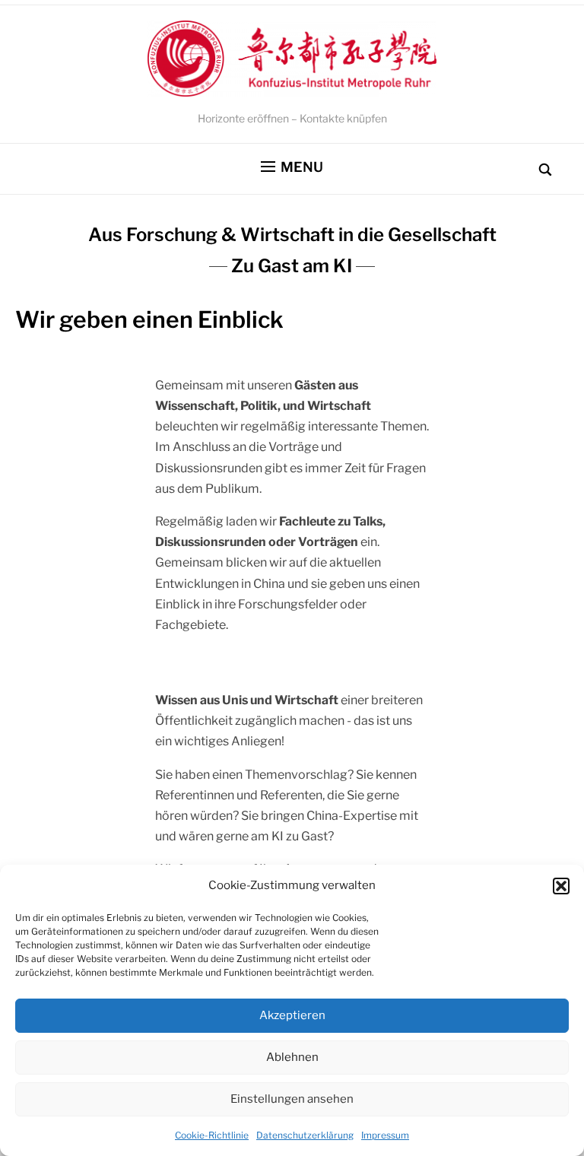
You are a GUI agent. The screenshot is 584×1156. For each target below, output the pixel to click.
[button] (561, 886)
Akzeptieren (292, 1015)
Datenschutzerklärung (305, 1135)
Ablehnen (292, 1057)
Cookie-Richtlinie (212, 1135)
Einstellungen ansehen (292, 1099)
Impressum (385, 1135)
